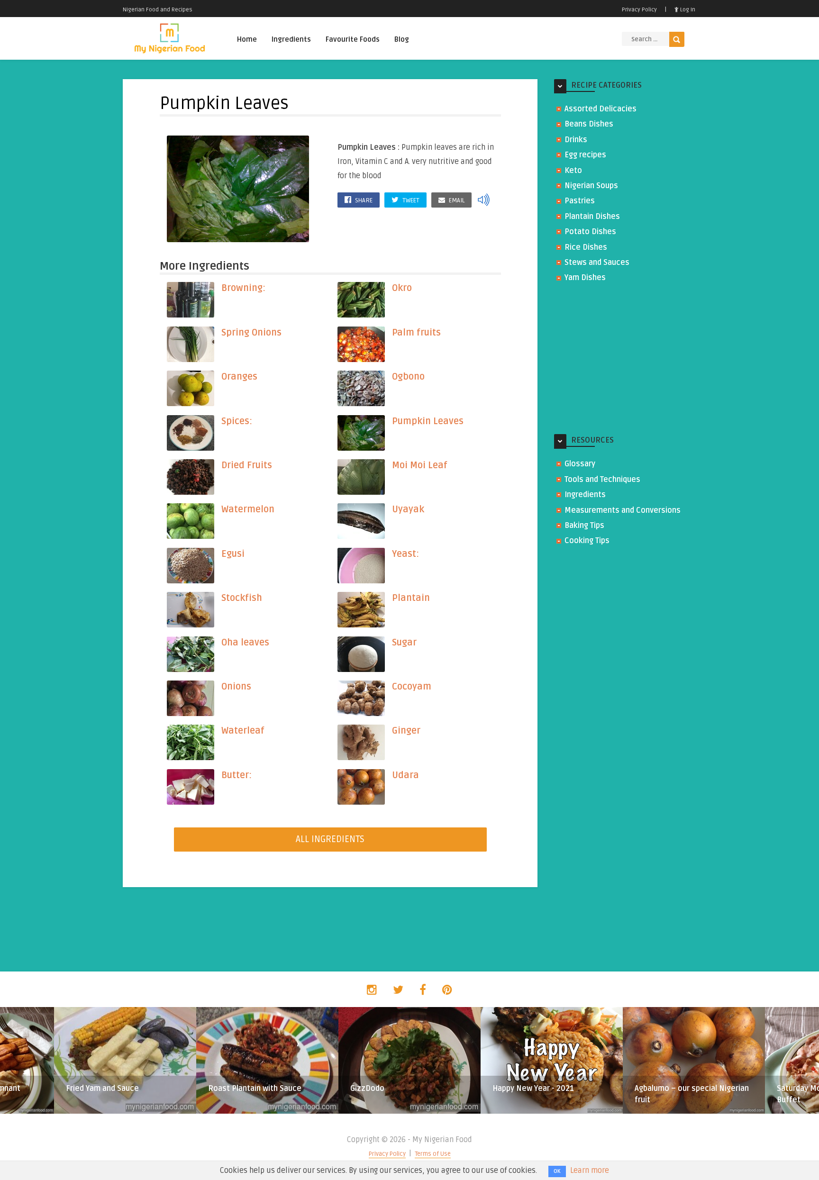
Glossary (579, 464)
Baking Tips (584, 525)
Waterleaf (242, 730)
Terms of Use (433, 1154)
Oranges (239, 376)
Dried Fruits (246, 465)
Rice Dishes (585, 247)
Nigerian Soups (591, 186)
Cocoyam (411, 686)
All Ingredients (330, 839)
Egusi (233, 554)
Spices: (236, 421)
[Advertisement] (625, 359)
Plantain (411, 598)
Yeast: (405, 554)
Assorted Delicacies (600, 109)
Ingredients (291, 39)
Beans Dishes (588, 124)
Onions (236, 686)
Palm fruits (416, 332)
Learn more (589, 1170)
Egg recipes (585, 155)
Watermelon (247, 509)
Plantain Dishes (592, 216)
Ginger (406, 730)
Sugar (404, 642)
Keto (573, 170)
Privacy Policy (639, 9)
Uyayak (408, 509)
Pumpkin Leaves (428, 421)
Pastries (579, 201)
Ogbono (408, 376)
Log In (687, 9)
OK (557, 1171)
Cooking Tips (587, 540)
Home (247, 39)
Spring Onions (251, 332)
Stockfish (241, 598)
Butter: (236, 775)
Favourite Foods (353, 39)
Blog (401, 39)
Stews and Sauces (596, 262)
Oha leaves (245, 642)
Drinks (575, 140)
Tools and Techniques (602, 479)
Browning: (243, 288)
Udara (405, 775)
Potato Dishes (590, 231)
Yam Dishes (585, 277)
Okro (402, 288)
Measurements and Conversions (622, 510)
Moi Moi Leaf (419, 465)
